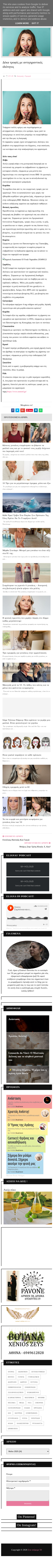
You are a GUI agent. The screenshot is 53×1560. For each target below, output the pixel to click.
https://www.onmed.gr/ (17, 392)
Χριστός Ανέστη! (17, 1036)
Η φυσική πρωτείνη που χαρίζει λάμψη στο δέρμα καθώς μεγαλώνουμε (25, 619)
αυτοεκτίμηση (38, 1372)
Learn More (22, 23)
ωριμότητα (13, 1428)
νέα (29, 1403)
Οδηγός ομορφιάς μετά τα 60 (16, 787)
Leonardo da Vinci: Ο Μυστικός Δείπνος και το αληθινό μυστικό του (26, 1056)
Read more (19, 1106)
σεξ (9, 1413)
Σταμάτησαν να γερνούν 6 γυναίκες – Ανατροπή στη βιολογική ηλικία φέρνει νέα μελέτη (25, 586)
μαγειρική (29, 1397)
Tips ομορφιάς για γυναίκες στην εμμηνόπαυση (24, 653)
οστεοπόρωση (14, 1408)
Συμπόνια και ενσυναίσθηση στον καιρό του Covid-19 (30, 928)
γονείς (21, 1377)
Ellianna (9, 928)
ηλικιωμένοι (33, 1392)
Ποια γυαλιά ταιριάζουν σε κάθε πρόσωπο (22, 755)
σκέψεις (18, 1413)
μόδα (21, 1403)
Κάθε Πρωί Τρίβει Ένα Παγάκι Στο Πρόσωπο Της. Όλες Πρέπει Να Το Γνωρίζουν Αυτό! (26, 516)
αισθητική (22, 1372)
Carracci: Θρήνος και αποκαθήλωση (21, 1140)
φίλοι (10, 1423)
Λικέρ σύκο (10, 1189)
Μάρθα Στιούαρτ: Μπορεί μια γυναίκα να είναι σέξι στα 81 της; (26, 551)
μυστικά (11, 1403)
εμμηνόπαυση (14, 1387)
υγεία (24, 1418)
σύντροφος (13, 1418)
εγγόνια (34, 1382)
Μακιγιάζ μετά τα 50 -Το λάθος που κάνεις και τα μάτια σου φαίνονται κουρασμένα (26, 686)
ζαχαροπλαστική (15, 1392)
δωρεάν (23, 1382)
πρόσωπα (38, 1408)
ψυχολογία (37, 1423)
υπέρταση (35, 1418)
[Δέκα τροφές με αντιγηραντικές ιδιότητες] (27, 42)
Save (30, 410)
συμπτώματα (31, 1413)
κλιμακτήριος (14, 1397)
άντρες (11, 1372)
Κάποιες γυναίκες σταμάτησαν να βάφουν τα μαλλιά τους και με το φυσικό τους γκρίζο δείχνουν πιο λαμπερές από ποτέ (26, 448)
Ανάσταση (14, 1019)
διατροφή (20, 76)
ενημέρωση (30, 1387)
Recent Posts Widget (15, 1175)
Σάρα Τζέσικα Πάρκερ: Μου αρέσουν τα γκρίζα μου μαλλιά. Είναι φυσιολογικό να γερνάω (26, 721)
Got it (35, 23)
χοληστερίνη (23, 1423)
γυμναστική (33, 1377)
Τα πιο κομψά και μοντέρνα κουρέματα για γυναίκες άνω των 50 (23, 820)
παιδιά (27, 1408)
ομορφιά (28, 76)
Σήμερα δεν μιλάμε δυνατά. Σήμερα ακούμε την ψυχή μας (21, 1159)
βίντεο (11, 1377)
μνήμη (41, 1397)
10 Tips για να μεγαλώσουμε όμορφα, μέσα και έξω (27, 483)
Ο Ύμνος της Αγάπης (21, 1125)
